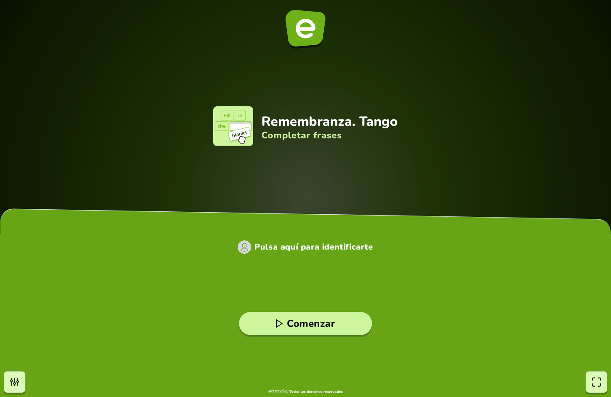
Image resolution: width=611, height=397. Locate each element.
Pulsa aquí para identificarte (313, 247)
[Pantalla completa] (596, 382)
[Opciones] (14, 382)
